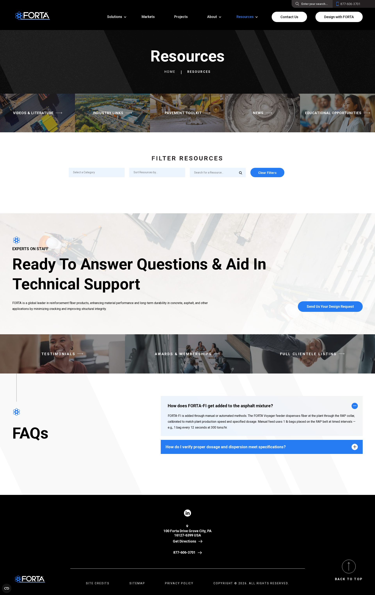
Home (170, 72)
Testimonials (58, 354)
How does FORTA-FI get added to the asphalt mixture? (220, 405)
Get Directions (184, 541)
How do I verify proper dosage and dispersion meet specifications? (226, 447)
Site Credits (98, 583)
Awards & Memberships (183, 354)
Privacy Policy (179, 583)
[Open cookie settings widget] (6, 588)
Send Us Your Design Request (330, 306)
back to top (349, 579)
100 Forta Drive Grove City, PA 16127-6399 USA (187, 533)
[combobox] (97, 172)
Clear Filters (267, 173)
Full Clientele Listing (308, 354)
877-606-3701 (184, 552)
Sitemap (137, 583)
